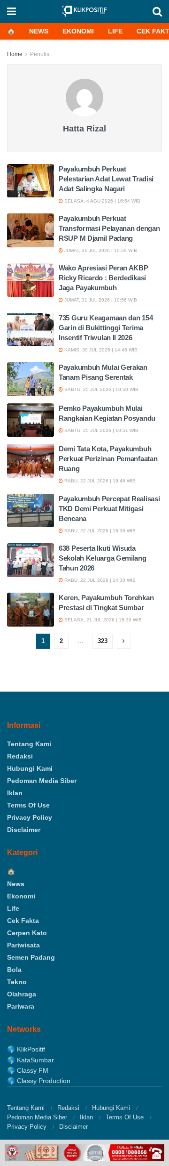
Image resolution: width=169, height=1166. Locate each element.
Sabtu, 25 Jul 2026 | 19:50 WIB (100, 389)
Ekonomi (78, 31)
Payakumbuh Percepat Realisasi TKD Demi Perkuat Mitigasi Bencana (109, 508)
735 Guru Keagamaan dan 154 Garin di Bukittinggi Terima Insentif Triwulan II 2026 (106, 328)
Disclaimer (23, 829)
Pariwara (20, 1006)
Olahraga (21, 994)
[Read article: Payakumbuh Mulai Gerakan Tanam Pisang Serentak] (30, 379)
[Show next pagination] (124, 641)
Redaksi (20, 756)
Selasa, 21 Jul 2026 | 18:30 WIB (102, 619)
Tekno (17, 982)
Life (115, 31)
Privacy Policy (29, 817)
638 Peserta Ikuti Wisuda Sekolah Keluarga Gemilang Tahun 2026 (102, 558)
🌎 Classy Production (38, 1080)
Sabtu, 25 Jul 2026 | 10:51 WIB (100, 430)
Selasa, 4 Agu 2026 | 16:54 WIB (101, 201)
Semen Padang (31, 957)
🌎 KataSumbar (30, 1060)
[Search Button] (157, 11)
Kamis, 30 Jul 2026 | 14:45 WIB (100, 349)
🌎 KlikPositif (26, 1049)
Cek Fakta (23, 920)
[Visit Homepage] (84, 11)
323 (103, 640)
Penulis (39, 54)
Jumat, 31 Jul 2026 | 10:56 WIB (100, 299)
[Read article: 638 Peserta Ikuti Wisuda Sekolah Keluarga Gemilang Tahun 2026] (30, 560)
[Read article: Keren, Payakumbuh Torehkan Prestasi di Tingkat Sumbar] (30, 610)
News (38, 31)
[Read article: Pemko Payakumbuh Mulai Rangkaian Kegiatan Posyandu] (30, 420)
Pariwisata (23, 945)
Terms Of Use (28, 805)
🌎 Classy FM (27, 1070)
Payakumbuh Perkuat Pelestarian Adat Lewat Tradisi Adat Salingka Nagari (106, 179)
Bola (14, 969)
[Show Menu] (11, 11)
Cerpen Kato (27, 933)
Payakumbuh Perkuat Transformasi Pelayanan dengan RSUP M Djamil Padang (109, 228)
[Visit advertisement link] (84, 1153)
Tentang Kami (29, 744)
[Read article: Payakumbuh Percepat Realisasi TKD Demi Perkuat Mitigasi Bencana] (30, 511)
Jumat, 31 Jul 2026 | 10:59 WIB (100, 250)
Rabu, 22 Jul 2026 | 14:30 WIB (99, 580)
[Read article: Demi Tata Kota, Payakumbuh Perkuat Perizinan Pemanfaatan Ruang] (30, 461)
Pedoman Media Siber (42, 780)
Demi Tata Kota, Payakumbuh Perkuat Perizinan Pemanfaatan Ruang (108, 459)
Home (15, 54)
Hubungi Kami (30, 768)
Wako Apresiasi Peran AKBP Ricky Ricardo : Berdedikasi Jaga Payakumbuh (103, 278)
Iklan (15, 793)
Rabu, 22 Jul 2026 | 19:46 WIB (99, 480)
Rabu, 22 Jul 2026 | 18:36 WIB (99, 530)
